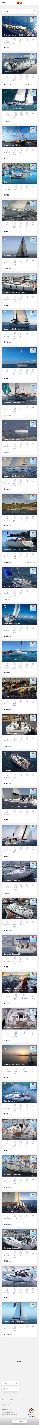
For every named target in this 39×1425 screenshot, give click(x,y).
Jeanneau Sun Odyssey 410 (14, 476)
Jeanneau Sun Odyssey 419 (14, 439)
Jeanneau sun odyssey (12, 1138)
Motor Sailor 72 (9, 1211)
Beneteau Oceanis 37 (12, 366)
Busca (7, 11)
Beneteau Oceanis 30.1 (12, 733)
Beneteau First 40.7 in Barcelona (16, 550)
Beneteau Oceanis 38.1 (12, 1174)
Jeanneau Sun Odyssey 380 (14, 292)
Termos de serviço (8, 1412)
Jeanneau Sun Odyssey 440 (14, 513)
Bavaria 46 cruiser (10, 844)
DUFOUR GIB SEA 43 (12, 623)
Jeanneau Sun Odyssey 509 (14, 219)
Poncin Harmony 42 (11, 72)
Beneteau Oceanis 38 (12, 954)
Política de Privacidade (9, 1414)
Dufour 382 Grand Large (13, 108)
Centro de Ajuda (7, 1410)
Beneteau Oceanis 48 (12, 1027)
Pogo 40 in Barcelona (12, 586)
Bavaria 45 (8, 770)
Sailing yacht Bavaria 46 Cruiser (16, 917)
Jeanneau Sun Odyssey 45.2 (14, 1064)
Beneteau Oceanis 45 (12, 403)
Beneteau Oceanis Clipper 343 (15, 807)
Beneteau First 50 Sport (13, 660)
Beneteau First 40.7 (11, 255)
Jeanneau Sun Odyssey (12, 145)
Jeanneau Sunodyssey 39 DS (14, 1322)
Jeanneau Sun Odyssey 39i (14, 329)
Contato (4, 1417)
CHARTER (8, 182)
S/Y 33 (6, 697)
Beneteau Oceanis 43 (12, 880)
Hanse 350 (8, 1285)
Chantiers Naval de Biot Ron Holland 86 (19, 35)
